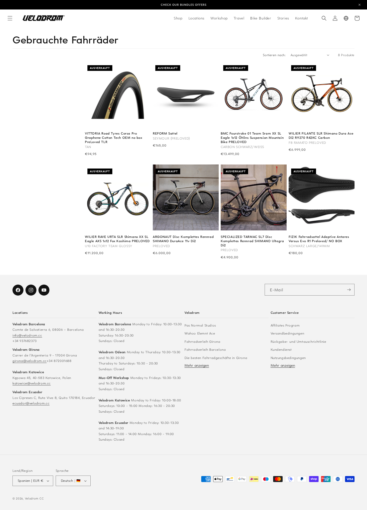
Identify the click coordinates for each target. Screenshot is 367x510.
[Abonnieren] (348, 290)
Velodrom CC (34, 498)
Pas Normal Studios (200, 325)
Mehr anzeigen (196, 365)
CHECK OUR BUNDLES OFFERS (183, 4)
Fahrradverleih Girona (202, 341)
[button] (9, 18)
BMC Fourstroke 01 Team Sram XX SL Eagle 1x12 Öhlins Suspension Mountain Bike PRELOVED (252, 137)
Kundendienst (281, 349)
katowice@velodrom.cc (31, 383)
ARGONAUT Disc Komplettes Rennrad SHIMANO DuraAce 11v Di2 (183, 239)
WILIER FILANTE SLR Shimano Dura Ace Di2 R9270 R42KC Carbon (321, 135)
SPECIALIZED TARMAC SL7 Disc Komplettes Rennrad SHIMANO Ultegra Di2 (252, 241)
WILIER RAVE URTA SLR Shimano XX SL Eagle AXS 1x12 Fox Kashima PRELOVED (117, 239)
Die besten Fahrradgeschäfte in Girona (215, 357)
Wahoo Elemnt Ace (199, 333)
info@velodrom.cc (27, 335)
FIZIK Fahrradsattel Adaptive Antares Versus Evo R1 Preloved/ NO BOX (319, 239)
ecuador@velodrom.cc (30, 403)
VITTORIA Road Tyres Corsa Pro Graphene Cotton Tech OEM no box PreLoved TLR (113, 137)
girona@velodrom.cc (29, 360)
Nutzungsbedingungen (288, 357)
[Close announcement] (359, 4)
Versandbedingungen (287, 333)
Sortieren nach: (274, 55)
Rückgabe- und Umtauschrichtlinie (298, 341)
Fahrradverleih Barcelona (205, 349)
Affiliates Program (285, 325)
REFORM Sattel (165, 133)
